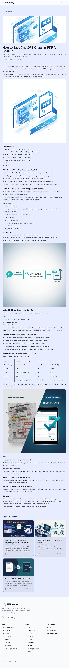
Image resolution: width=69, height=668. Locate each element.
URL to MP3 (28, 627)
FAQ (6, 163)
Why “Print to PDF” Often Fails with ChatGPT (18, 149)
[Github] (8, 617)
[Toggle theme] (61, 2)
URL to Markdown (8, 627)
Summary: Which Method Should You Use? (18, 160)
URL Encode (6, 639)
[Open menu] (65, 2)
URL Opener (28, 645)
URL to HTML (6, 630)
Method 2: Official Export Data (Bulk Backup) (18, 154)
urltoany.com (14, 220)
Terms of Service (52, 633)
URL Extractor (29, 642)
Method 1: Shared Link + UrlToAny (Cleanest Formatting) (22, 152)
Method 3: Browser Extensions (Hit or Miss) (18, 157)
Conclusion (8, 165)
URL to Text (28, 633)
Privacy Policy (51, 630)
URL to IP (28, 652)
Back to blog (8, 11)
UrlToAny (50, 197)
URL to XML (28, 639)
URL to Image (6, 636)
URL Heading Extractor (32, 649)
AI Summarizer (6, 645)
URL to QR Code (30, 630)
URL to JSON (29, 636)
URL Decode (6, 642)
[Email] (13, 617)
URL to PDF (5, 633)
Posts (49, 627)
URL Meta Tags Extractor (10, 649)
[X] (3, 617)
